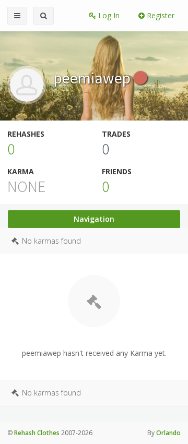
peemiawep (94, 78)
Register (159, 15)
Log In (108, 15)
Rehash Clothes (37, 432)
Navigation (94, 219)
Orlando (168, 432)
